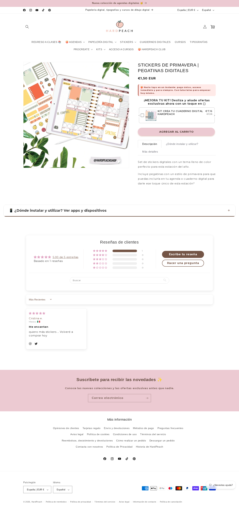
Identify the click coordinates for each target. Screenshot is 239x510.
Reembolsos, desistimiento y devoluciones (87, 440)
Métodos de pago (143, 428)
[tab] (149, 144)
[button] (27, 27)
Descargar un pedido (162, 440)
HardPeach (36, 502)
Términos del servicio (153, 434)
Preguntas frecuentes (170, 428)
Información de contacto (144, 502)
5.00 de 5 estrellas (65, 257)
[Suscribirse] (147, 398)
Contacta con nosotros (89, 446)
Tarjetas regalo (92, 428)
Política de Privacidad (119, 446)
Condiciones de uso (125, 434)
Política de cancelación (171, 502)
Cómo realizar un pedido (131, 440)
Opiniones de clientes (66, 428)
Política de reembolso (56, 502)
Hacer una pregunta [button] (183, 263)
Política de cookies (98, 434)
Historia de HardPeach (149, 446)
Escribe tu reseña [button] (183, 254)
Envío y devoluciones (116, 428)
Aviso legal (76, 434)
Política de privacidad (80, 502)
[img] (37, 313)
